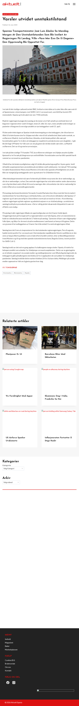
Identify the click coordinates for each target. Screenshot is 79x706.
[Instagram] (14, 683)
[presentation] (19, 337)
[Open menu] (74, 4)
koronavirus (18, 273)
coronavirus (7, 273)
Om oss (8, 667)
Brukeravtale (10, 664)
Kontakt (8, 671)
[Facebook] (8, 683)
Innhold (8, 639)
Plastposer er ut (14, 354)
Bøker (7, 646)
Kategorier (6, 465)
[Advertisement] (39, 291)
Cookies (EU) (10, 660)
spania (27, 273)
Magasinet (9, 643)
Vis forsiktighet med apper (19, 396)
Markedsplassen (11, 650)
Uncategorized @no (10, 14)
